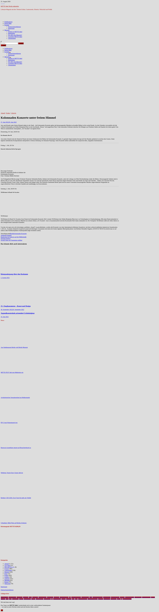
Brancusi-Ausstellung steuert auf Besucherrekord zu (16, 447)
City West (7, 565)
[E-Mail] (4, 3)
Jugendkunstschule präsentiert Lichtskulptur (18, 313)
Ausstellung (20, 597)
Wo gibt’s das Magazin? (15, 35)
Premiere (63, 599)
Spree (76, 599)
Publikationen (8, 22)
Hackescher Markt (129, 597)
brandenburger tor (64, 597)
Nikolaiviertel (47, 599)
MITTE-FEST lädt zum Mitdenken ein (12, 372)
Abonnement (12, 38)
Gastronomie (8, 570)
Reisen (6, 582)
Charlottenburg (85, 597)
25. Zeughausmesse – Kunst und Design (16, 306)
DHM (90, 597)
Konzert (153, 597)
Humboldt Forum (146, 597)
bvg (70, 597)
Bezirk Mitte (50, 597)
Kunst (7, 599)
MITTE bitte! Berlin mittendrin (10, 6)
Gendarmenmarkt (115, 597)
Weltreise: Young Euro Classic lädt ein (12, 473)
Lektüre (6, 577)
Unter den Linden (127, 599)
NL (52, 599)
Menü (3, 45)
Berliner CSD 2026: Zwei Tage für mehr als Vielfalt (16, 498)
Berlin (12, 233)
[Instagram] (3, 3)
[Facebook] (1, 3)
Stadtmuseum (107, 599)
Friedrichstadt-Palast (97, 597)
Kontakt (6, 25)
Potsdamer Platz (57, 599)
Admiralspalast (4, 597)
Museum (21, 599)
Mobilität (7, 580)
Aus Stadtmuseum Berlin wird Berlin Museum (14, 347)
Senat (73, 599)
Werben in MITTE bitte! (15, 32)
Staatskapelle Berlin (93, 599)
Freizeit (6, 569)
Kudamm (3, 599)
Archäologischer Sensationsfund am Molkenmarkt (15, 397)
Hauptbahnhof (138, 597)
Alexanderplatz (12, 597)
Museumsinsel (27, 599)
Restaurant (68, 599)
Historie (6, 572)
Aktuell (3, 113)
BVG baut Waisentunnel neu (9, 422)
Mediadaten (11, 33)
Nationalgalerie (39, 599)
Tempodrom (114, 599)
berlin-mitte (35, 597)
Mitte (10, 599)
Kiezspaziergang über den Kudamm (14, 274)
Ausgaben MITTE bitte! (15, 37)
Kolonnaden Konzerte (20, 233)
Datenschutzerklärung (14, 27)
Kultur (8, 113)
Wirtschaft (7, 583)
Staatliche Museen (82, 599)
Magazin (6, 30)
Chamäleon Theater (76, 597)
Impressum (11, 28)
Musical (33, 599)
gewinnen (122, 597)
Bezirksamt (56, 597)
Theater (119, 599)
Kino (5, 573)
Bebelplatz (25, 597)
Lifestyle (13, 113)
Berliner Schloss (42, 597)
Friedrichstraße (107, 597)
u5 (121, 599)
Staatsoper (100, 599)
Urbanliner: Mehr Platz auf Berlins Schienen (13, 523)
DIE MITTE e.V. (9, 567)
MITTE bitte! (15, 599)
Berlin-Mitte (8, 23)
